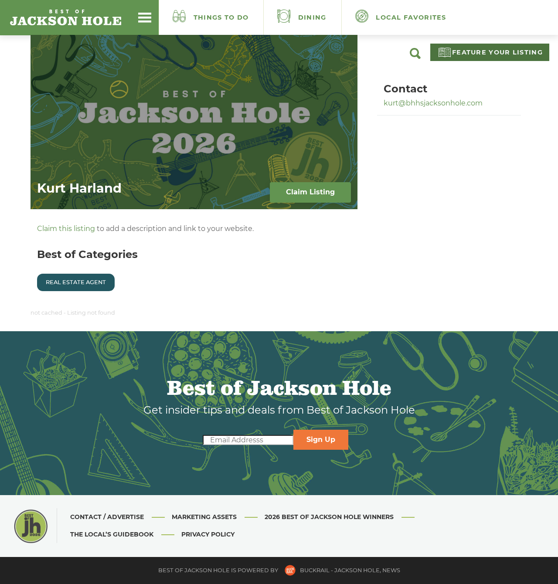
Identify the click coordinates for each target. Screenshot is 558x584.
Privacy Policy (208, 534)
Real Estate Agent (76, 282)
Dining (311, 17)
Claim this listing (66, 228)
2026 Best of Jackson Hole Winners (329, 517)
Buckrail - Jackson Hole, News (350, 570)
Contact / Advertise (107, 517)
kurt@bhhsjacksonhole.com (433, 103)
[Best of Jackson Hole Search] (415, 56)
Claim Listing (310, 192)
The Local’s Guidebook (111, 534)
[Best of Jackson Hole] (65, 17)
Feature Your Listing (497, 52)
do (221, 17)
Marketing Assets (204, 517)
